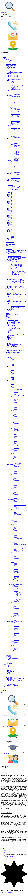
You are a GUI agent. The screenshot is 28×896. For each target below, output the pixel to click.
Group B (10, 197)
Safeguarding (6, 288)
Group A (10, 196)
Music (9, 173)
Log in (4, 690)
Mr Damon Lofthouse (12, 683)
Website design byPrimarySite (9, 856)
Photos (9, 666)
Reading (10, 332)
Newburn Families (9, 662)
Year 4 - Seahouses (12, 323)
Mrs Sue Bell (11, 679)
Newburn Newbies (12, 310)
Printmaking (16, 153)
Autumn (12, 358)
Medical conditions (15, 275)
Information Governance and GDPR (13, 240)
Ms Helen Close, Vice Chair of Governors (17, 680)
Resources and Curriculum (16, 265)
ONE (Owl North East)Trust (11, 67)
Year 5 (15, 102)
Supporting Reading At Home (20, 395)
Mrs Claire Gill (11, 681)
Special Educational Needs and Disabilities (14, 252)
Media (9, 672)
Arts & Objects (11, 671)
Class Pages (8, 356)
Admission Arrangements (16, 263)
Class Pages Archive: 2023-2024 (15, 427)
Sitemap (4, 848)
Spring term (16, 399)
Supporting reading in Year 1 (19, 514)
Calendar (7, 313)
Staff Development (15, 274)
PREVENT (10, 349)
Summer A (16, 567)
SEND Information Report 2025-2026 (16, 279)
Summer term (16, 400)
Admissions (8, 69)
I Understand (3, 894)
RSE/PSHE (10, 185)
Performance (8, 245)
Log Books (10, 668)
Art (9, 138)
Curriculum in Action (15, 94)
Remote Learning (9, 246)
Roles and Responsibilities (16, 264)
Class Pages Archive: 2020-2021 (15, 538)
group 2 (10, 209)
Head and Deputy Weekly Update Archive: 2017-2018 (18, 307)
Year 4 (15, 101)
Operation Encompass (10, 290)
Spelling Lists (11, 335)
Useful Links (8, 673)
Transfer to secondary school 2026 (15, 72)
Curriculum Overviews (15, 114)
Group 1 (10, 192)
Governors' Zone (9, 674)
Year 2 (15, 98)
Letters (7, 316)
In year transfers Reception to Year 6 (15, 73)
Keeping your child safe (11, 345)
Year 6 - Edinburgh (12, 321)
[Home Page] (4, 12)
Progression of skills (15, 115)
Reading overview (14, 88)
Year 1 (15, 97)
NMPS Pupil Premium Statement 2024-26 (17, 250)
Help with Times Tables (13, 337)
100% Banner (11, 309)
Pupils (4, 354)
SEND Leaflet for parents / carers (15, 286)
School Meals (8, 317)
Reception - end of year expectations (18, 551)
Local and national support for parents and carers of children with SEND (17, 258)
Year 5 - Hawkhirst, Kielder (14, 322)
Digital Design (17, 159)
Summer (12, 360)
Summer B (16, 569)
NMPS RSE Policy (15, 189)
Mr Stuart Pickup (11, 684)
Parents (4, 292)
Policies (7, 247)
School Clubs (8, 66)
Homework (10, 339)
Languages (10, 179)
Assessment (8, 74)
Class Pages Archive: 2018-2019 (15, 621)
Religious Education (12, 180)
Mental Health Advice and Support (13, 352)
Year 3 (15, 100)
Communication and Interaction (17, 280)
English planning (14, 86)
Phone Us (25, 30)
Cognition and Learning (16, 281)
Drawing (15, 146)
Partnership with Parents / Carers (17, 271)
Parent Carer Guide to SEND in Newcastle (17, 253)
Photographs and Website (11, 65)
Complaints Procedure (15, 277)
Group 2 (10, 193)
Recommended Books (15, 89)
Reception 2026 (11, 71)
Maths (9, 90)
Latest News (8, 315)
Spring (12, 359)
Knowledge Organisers (15, 96)
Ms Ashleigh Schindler (13, 685)
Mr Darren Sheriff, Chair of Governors (16, 678)
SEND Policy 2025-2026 (13, 260)
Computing (10, 107)
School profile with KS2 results (12, 251)
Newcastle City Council (11, 64)
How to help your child (10, 330)
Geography (10, 125)
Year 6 (15, 103)
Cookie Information (7, 849)
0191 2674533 (6, 715)
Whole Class (11, 235)
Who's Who (8, 61)
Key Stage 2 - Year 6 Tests (13, 76)
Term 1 (9, 230)
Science (10, 95)
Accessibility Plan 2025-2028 (14, 278)
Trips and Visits (9, 318)
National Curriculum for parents (14, 331)
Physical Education (12, 119)
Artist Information (17, 140)
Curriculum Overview (15, 121)
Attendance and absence (11, 308)
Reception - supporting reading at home (19, 334)
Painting (15, 147)
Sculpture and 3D (17, 158)
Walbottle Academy (18, 463)
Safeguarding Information (11, 289)
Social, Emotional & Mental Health (15, 344)
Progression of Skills (15, 124)
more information (10, 892)
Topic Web (18, 592)
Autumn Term (16, 392)
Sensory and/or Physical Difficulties (18, 285)
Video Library (9, 655)
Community (5, 664)
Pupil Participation (14, 270)
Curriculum (8, 78)
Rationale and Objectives (16, 261)
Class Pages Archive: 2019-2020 (15, 584)
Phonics (12, 81)
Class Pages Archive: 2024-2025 (15, 389)
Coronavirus (5, 686)
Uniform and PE (9, 329)
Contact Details (9, 60)
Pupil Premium (9, 249)
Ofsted (7, 243)
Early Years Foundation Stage (14, 79)
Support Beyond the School (11, 353)
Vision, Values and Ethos (11, 62)
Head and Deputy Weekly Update (13, 293)
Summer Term (16, 394)
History (9, 112)
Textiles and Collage (18, 149)
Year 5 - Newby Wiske (13, 320)
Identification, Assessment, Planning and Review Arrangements (18, 267)
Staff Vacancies (9, 676)
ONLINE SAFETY (12, 346)
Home (4, 57)
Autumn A (16, 563)
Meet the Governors (10, 677)
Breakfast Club (9, 311)
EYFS (17, 150)
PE (9, 341)
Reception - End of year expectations (18, 508)
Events (9, 669)
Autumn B (16, 564)
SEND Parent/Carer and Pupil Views (16, 287)
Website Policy (6, 850)
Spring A (15, 565)
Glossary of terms (12, 254)
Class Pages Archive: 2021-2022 (15, 499)
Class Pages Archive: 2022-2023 (15, 464)
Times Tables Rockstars (13, 342)
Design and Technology (13, 160)
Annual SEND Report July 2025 (15, 259)
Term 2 (9, 231)
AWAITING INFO (10, 242)
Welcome (8, 59)
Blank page (8, 687)
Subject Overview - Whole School (18, 186)
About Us (5, 58)
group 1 (10, 208)
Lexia (9, 338)
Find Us (24, 49)
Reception (10, 357)
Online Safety (14, 108)
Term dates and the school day (12, 314)
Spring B (15, 566)
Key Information (6, 68)
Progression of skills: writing (17, 85)
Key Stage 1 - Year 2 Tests (13, 75)
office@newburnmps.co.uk (8, 726)
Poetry (12, 82)
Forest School (8, 190)
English (9, 80)
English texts (13, 87)
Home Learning (9, 657)
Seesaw (9, 343)
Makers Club (8, 661)
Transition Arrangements (16, 268)
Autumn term (16, 398)
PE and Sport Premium (10, 244)
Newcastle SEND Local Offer (14, 256)
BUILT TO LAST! (10, 665)
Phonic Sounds (19, 546)
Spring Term (16, 393)
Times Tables (13, 92)
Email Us (25, 39)
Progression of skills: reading (17, 83)
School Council (9, 659)
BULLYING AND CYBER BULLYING (17, 348)
